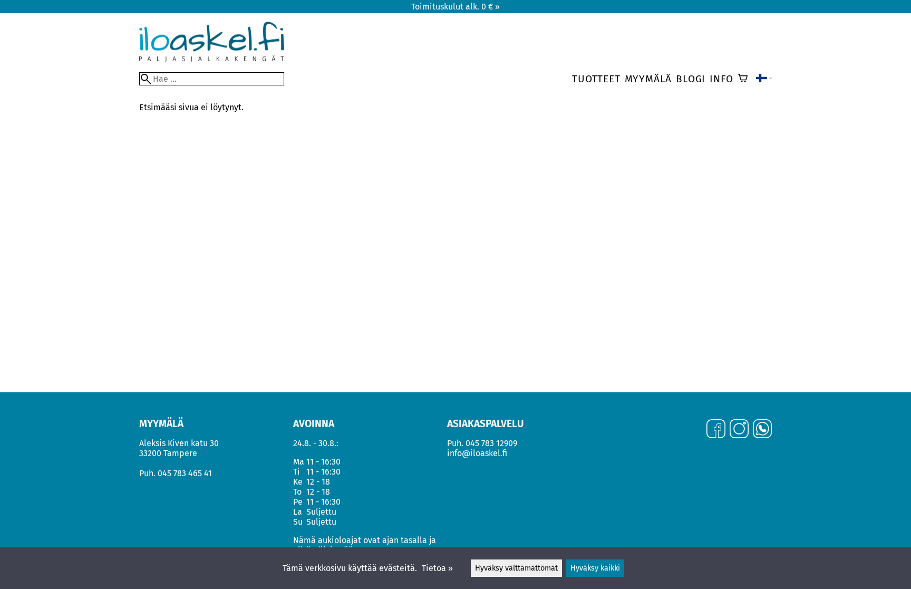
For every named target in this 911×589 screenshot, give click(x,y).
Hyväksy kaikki (595, 568)
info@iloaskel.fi (477, 453)
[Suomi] (764, 79)
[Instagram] (739, 429)
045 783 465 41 (185, 473)
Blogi (690, 79)
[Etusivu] (211, 59)
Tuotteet (596, 79)
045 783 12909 (491, 443)
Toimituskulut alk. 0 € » (455, 7)
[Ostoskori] (743, 79)
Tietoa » (437, 568)
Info (721, 79)
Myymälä (648, 79)
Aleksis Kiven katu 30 (179, 443)
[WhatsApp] (762, 429)
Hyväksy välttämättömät (516, 568)
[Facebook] (715, 429)
